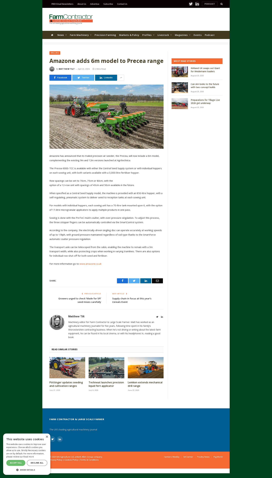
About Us (81, 4)
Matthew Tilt (67, 69)
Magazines (181, 34)
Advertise (94, 4)
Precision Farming (105, 34)
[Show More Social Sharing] (121, 78)
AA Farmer (188, 456)
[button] (26, 470)
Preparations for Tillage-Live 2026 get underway (205, 101)
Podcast (210, 4)
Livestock (163, 34)
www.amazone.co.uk (90, 263)
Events (198, 34)
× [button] (47, 437)
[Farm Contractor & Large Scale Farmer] (71, 19)
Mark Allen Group (84, 456)
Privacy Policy (55, 459)
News (60, 34)
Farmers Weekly (171, 456)
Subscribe (108, 4)
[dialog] (26, 454)
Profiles (147, 34)
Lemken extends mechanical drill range (145, 384)
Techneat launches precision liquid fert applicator (106, 384)
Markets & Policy (129, 34)
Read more (28, 456)
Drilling (55, 53)
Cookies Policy (71, 459)
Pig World (218, 456)
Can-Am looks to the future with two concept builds (205, 86)
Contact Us (122, 4)
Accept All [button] (16, 462)
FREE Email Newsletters (62, 4)
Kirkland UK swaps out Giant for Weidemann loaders (205, 70)
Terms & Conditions (89, 459)
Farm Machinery (79, 34)
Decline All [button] (37, 462)
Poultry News (203, 456)
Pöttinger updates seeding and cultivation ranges (66, 384)
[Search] (221, 4)
